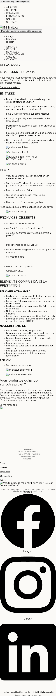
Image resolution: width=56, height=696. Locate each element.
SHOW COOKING (15, 15)
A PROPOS (11, 6)
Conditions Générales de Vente (26, 692)
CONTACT (11, 21)
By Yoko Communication (45, 692)
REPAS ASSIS (12, 12)
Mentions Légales (9, 692)
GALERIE (10, 18)
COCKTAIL (11, 9)
